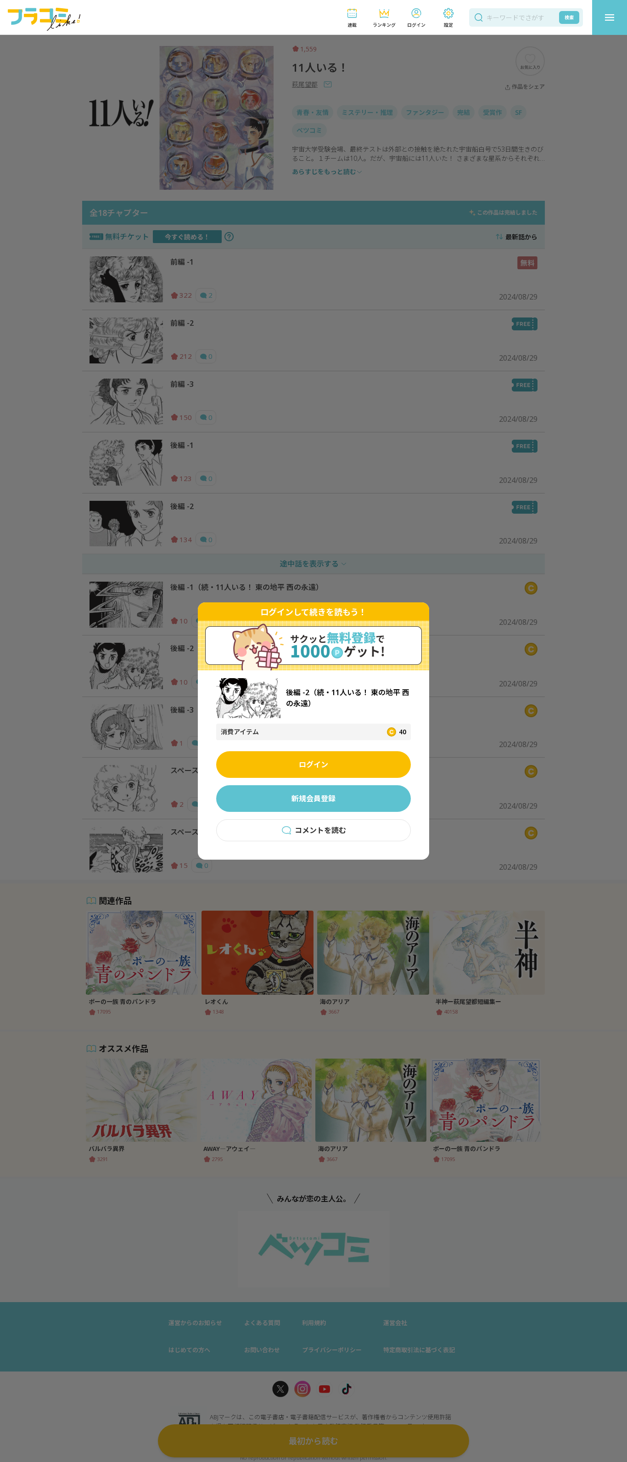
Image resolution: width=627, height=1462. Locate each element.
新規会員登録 (313, 798)
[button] (352, 17)
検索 (569, 17)
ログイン (313, 764)
